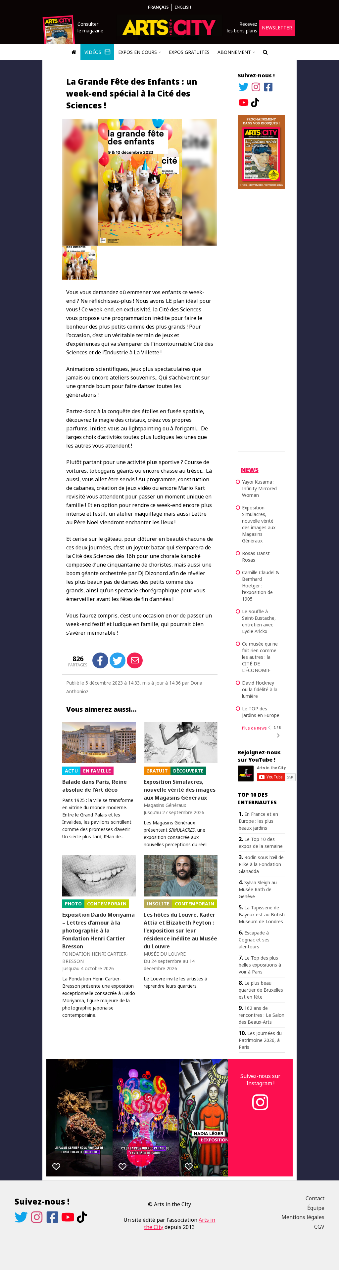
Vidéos (93, 52)
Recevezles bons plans (242, 27)
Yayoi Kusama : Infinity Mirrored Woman (259, 488)
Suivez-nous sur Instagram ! (260, 1079)
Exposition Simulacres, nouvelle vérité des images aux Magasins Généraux (180, 789)
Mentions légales (302, 1217)
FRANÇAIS (158, 7)
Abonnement (234, 52)
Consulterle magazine (90, 27)
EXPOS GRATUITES (189, 52)
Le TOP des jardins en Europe (260, 711)
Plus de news (254, 728)
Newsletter (277, 27)
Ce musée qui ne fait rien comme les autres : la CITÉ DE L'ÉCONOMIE (260, 657)
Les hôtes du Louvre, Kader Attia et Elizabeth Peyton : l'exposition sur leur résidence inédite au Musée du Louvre (180, 930)
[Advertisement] (261, 298)
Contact (315, 1198)
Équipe (315, 1207)
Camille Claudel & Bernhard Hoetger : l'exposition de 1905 (260, 585)
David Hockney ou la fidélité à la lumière (259, 689)
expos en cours (137, 52)
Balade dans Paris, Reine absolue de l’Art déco (94, 785)
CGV (319, 1226)
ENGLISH (183, 7)
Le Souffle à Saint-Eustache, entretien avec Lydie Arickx (259, 621)
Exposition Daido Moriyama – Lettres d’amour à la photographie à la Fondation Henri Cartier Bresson (98, 930)
